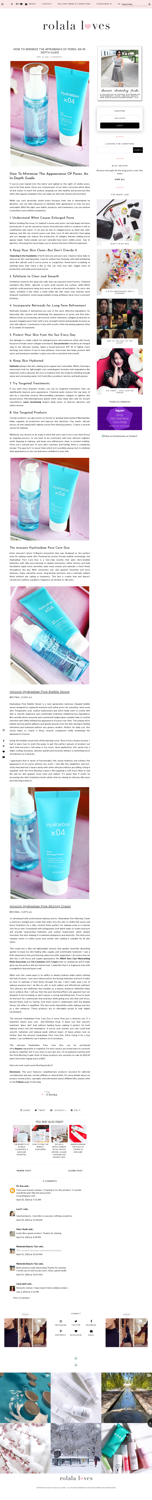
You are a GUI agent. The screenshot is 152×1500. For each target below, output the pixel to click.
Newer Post (24, 1171)
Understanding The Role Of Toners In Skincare (78, 1148)
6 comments (56, 57)
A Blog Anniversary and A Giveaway (120, 292)
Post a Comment (21, 1297)
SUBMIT (120, 125)
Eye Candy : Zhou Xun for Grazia (120, 391)
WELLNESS (66, 45)
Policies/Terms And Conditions (101, 1488)
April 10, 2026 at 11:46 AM (29, 1220)
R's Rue (20, 1186)
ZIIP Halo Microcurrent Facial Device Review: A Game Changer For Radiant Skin (59, 1151)
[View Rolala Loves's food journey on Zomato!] (119, 436)
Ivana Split (21, 1283)
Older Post (75, 1171)
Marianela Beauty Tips (27, 1246)
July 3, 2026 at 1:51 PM (27, 1292)
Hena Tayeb (22, 1229)
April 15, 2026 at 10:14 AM (29, 1254)
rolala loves (60, 1488)
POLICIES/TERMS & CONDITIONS (74, 4)
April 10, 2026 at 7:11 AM (28, 1199)
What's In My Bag (120, 244)
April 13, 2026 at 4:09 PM (28, 1237)
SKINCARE (57, 45)
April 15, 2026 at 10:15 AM (29, 1274)
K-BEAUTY (40, 45)
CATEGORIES (102, 4)
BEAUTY (33, 45)
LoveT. (19, 1209)
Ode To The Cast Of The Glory (120, 342)
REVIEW (48, 45)
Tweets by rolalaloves (119, 401)
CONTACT (47, 4)
